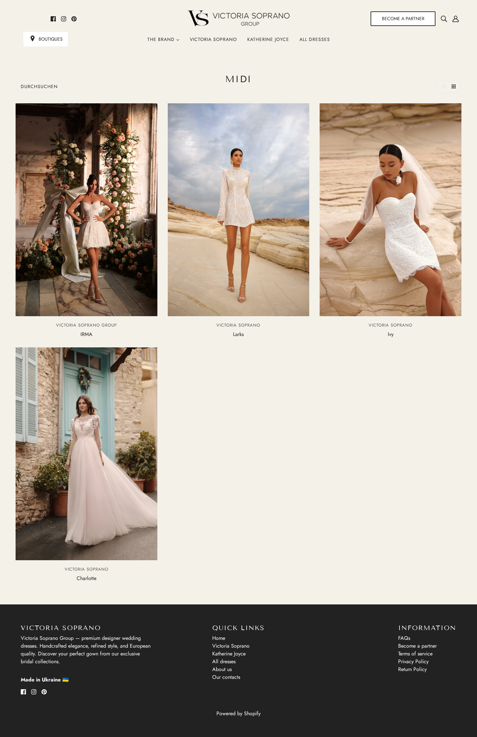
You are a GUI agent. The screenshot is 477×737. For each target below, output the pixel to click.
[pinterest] (74, 18)
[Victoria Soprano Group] (239, 18)
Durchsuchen (39, 86)
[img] (444, 18)
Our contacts (226, 677)
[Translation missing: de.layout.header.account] (455, 18)
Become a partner (417, 646)
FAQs (404, 638)
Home (218, 638)
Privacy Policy (413, 661)
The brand (161, 39)
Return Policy (412, 669)
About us (222, 669)
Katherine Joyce (268, 39)
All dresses (315, 39)
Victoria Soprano (213, 39)
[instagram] (63, 18)
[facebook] (53, 18)
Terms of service (415, 653)
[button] (441, 86)
